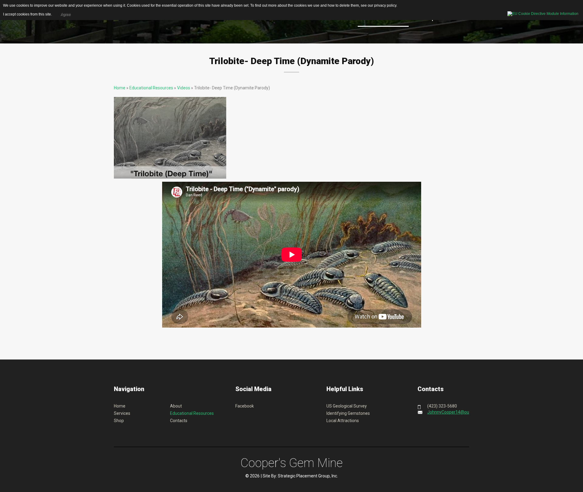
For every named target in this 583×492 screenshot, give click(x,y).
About (176, 406)
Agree (65, 14)
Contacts (178, 420)
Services (122, 413)
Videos (183, 87)
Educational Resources (151, 87)
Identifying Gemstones (348, 413)
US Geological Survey (346, 406)
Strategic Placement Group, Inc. (308, 475)
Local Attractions (342, 420)
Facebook (244, 406)
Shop (119, 420)
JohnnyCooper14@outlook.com (457, 412)
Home (119, 87)
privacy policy (385, 5)
